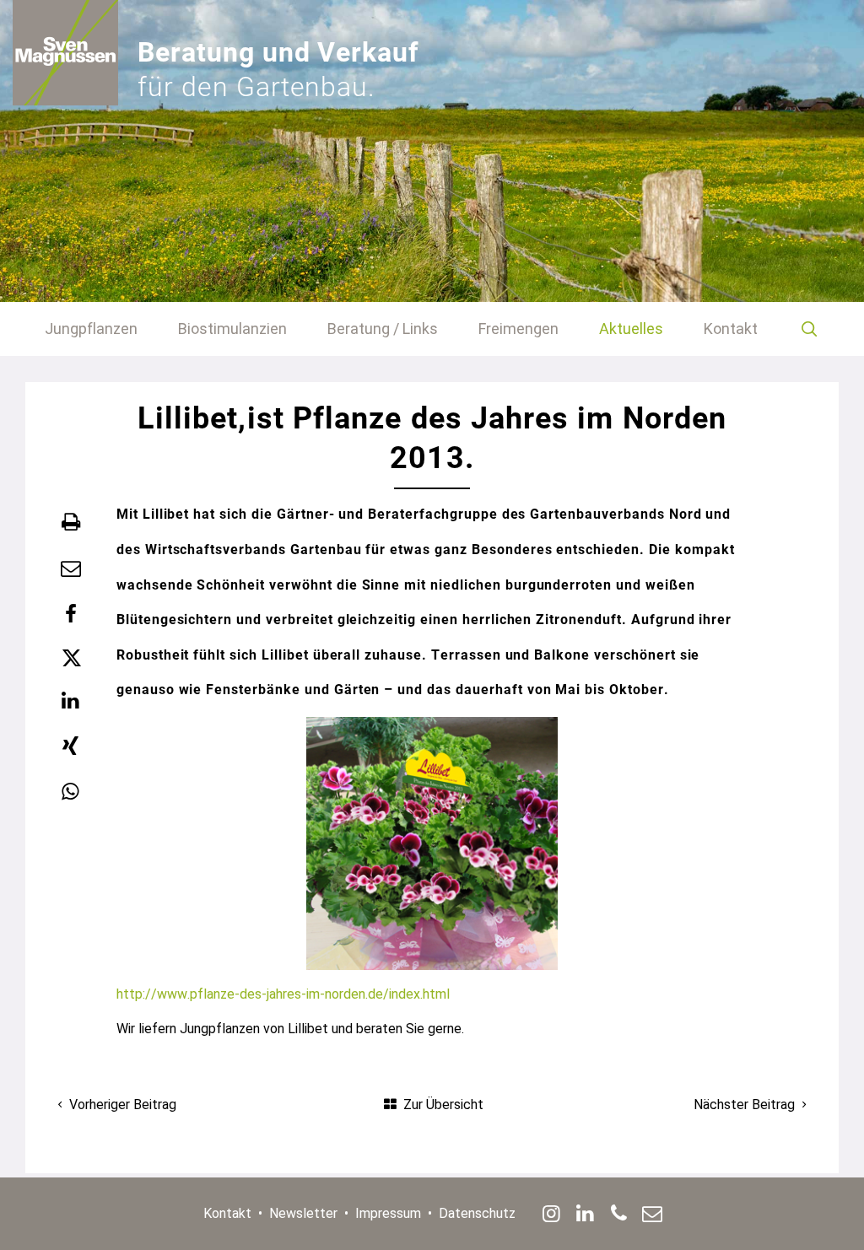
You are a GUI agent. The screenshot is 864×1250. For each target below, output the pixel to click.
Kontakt (227, 1213)
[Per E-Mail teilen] (71, 568)
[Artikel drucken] (71, 522)
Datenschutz (477, 1213)
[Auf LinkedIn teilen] (71, 701)
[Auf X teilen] (71, 657)
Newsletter (303, 1213)
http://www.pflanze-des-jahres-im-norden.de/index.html (283, 994)
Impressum (388, 1213)
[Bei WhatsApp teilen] (71, 792)
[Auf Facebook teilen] (71, 614)
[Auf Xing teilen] (71, 746)
